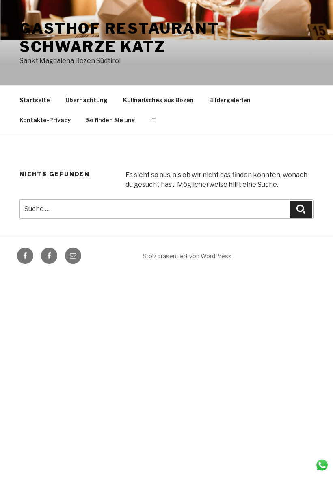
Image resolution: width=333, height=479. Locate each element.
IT (153, 120)
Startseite (34, 100)
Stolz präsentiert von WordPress (187, 255)
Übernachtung (86, 100)
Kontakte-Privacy (45, 120)
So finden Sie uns (110, 120)
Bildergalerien (230, 100)
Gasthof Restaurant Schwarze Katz (119, 37)
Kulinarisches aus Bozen (158, 100)
